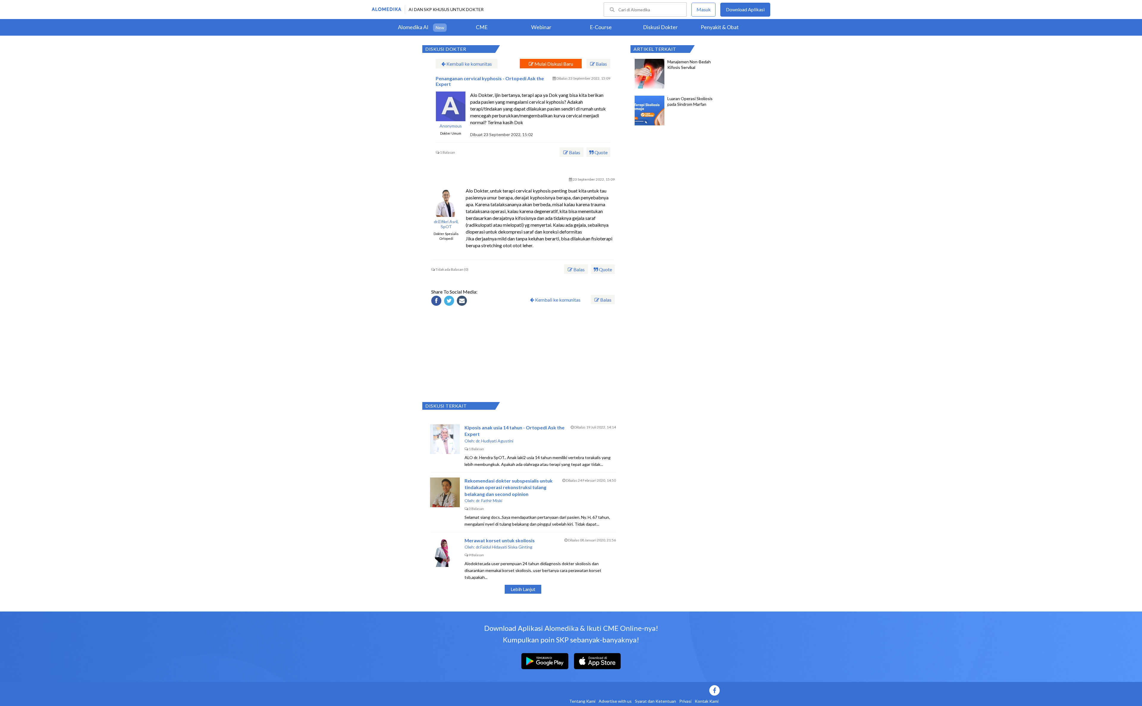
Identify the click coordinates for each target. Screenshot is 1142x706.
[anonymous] (450, 106)
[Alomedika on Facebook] (616, 690)
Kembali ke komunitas (468, 64)
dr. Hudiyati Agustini (494, 440)
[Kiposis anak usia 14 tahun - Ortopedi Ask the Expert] (445, 439)
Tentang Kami (582, 701)
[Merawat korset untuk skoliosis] (445, 552)
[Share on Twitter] (450, 302)
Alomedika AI (413, 27)
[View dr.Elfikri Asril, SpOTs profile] (446, 202)
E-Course (601, 27)
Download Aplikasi (745, 9)
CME (482, 27)
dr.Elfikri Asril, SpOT (446, 224)
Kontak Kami (707, 701)
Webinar (541, 27)
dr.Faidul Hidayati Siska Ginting (504, 546)
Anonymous (451, 126)
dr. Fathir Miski (489, 500)
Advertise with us (615, 701)
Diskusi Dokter (660, 27)
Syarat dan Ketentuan (655, 701)
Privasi (685, 701)
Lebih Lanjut (523, 589)
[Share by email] (463, 302)
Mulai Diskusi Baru (553, 64)
